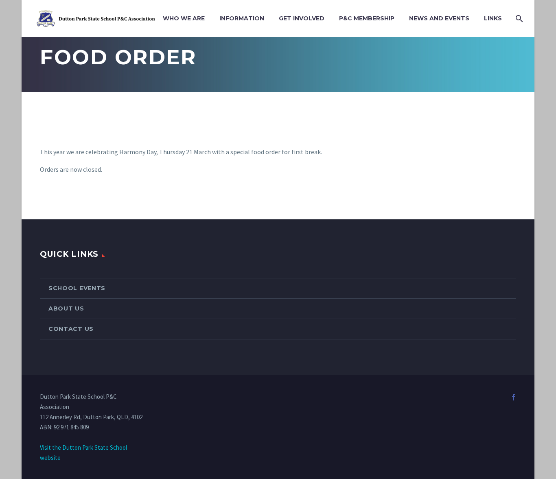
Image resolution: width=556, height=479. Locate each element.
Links (493, 18)
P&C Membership (366, 18)
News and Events (439, 18)
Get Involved (301, 18)
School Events (76, 288)
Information (241, 18)
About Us (66, 308)
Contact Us (71, 328)
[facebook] (513, 397)
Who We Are (184, 18)
